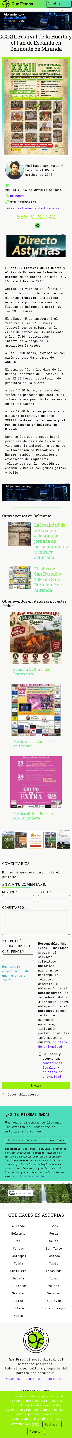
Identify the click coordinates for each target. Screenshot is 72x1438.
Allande (18, 1226)
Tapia (53, 1263)
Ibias (18, 1301)
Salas (53, 1241)
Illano (18, 1308)
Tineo (53, 1278)
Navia (18, 1316)
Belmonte (17, 196)
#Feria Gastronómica (42, 208)
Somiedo (53, 1256)
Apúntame (57, 1140)
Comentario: (14, 907)
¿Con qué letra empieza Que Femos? (16, 946)
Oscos (53, 1226)
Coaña (18, 1263)
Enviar (36, 1085)
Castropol (18, 1256)
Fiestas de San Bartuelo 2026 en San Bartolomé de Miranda (48, 579)
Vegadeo (53, 1293)
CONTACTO (33, 1379)
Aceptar (36, 1431)
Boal (18, 1241)
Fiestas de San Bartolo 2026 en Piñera (33, 815)
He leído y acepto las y (53, 1065)
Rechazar (52, 1424)
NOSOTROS (13, 1379)
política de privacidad (30, 1176)
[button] (36, 225)
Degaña (18, 1278)
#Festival (15, 208)
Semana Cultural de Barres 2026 (31, 671)
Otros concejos (54, 1308)
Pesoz (53, 1233)
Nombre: (9, 892)
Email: (44, 892)
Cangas (18, 1248)
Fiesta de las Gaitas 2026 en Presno (34, 743)
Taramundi (54, 1271)
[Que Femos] (17, 3)
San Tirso (54, 1248)
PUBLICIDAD (54, 1379)
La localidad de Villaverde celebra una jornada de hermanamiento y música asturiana (51, 541)
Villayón (53, 1301)
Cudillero (18, 1271)
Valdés (53, 1286)
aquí (35, 1424)
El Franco (18, 1286)
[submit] (60, 3)
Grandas (18, 1293)
